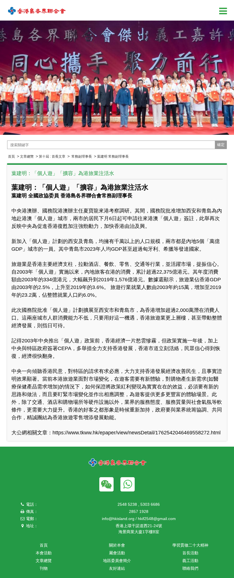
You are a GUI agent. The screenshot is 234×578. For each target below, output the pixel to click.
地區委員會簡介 (117, 560)
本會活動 (44, 553)
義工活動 (190, 560)
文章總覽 (27, 156)
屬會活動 (117, 553)
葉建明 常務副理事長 (113, 156)
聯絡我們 (190, 568)
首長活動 (190, 553)
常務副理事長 (81, 156)
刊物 (44, 568)
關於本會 (117, 545)
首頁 (11, 156)
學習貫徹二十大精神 (190, 545)
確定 (221, 145)
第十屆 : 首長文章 (52, 156)
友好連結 (117, 568)
